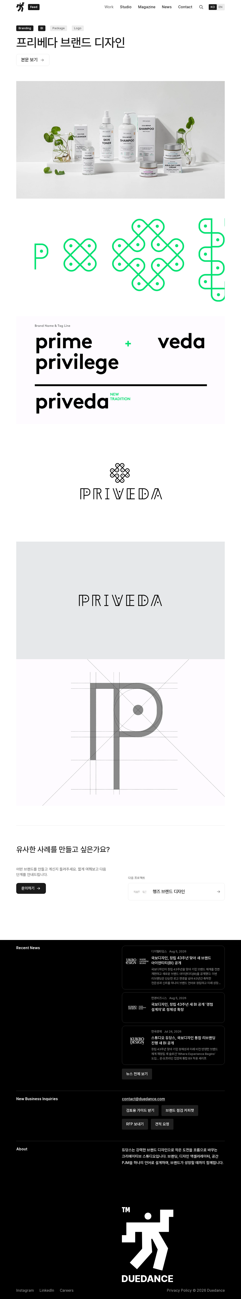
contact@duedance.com (143, 1099)
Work (108, 7)
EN (220, 7)
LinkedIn (47, 1290)
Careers (66, 1290)
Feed (33, 7)
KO (213, 7)
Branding (25, 28)
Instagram (25, 1290)
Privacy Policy (179, 1290)
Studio (126, 7)
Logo (77, 28)
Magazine (146, 7)
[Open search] (201, 7)
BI (41, 28)
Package (58, 28)
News (167, 7)
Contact (185, 7)
